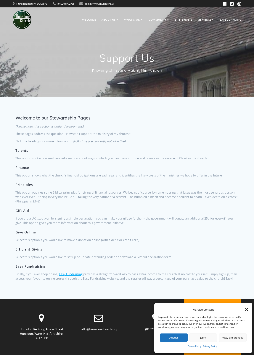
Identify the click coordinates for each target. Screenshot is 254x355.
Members (204, 19)
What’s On (132, 19)
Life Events (183, 19)
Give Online (25, 232)
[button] (246, 309)
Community (158, 19)
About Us (109, 19)
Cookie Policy (194, 346)
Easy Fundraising (30, 266)
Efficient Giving (29, 249)
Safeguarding (231, 19)
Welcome (89, 19)
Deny (203, 337)
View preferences (232, 337)
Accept (173, 337)
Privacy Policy (210, 346)
